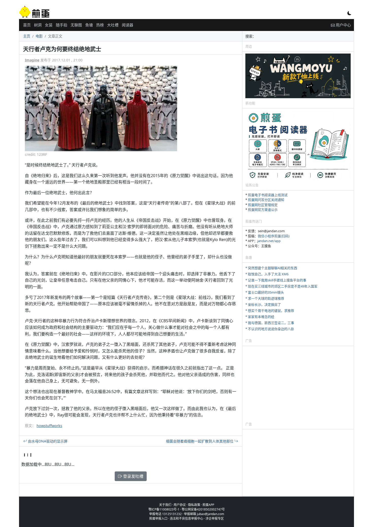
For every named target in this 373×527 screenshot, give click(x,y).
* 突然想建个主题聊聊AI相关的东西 (271, 268)
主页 (26, 36)
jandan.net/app (269, 241)
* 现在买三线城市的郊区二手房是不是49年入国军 (281, 286)
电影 (39, 36)
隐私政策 (194, 505)
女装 (49, 24)
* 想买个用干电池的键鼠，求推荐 (269, 310)
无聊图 (76, 24)
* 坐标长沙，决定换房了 (263, 304)
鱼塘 (89, 24)
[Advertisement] (298, 383)
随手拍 (61, 24)
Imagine (32, 60)
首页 (27, 24)
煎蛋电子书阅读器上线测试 (267, 195)
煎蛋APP (208, 505)
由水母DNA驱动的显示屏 (47, 441)
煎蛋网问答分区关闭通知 (266, 199)
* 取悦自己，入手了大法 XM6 (267, 274)
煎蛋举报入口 (158, 518)
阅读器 (127, 24)
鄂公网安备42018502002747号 (203, 509)
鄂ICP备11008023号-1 (163, 509)
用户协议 (180, 505)
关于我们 (165, 505)
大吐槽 (112, 24)
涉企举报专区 (215, 518)
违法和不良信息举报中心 (186, 518)
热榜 (100, 24)
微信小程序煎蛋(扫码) (274, 236)
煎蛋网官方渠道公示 (263, 209)
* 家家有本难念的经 (259, 316)
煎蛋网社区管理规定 (263, 204)
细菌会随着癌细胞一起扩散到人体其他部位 (200, 441)
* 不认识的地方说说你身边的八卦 (269, 329)
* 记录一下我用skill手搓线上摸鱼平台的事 (275, 280)
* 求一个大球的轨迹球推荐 (264, 298)
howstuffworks (49, 425)
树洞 (38, 24)
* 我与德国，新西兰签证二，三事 (269, 322)
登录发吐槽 (132, 476)
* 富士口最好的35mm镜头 (264, 292)
